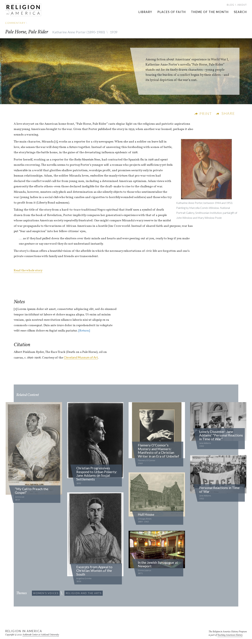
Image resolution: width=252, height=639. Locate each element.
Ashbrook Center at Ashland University (40, 634)
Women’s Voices (45, 593)
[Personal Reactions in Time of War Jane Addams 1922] (218, 474)
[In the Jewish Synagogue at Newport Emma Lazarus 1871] (157, 549)
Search (240, 12)
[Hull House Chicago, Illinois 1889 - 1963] (157, 495)
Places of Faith (171, 12)
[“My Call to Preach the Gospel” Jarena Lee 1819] (34, 448)
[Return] (84, 331)
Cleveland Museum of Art (81, 357)
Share (228, 113)
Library (145, 12)
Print (205, 113)
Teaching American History (230, 635)
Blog (230, 4)
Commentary (15, 22)
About (242, 4)
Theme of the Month (210, 12)
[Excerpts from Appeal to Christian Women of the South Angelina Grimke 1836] (95, 534)
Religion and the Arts (83, 593)
